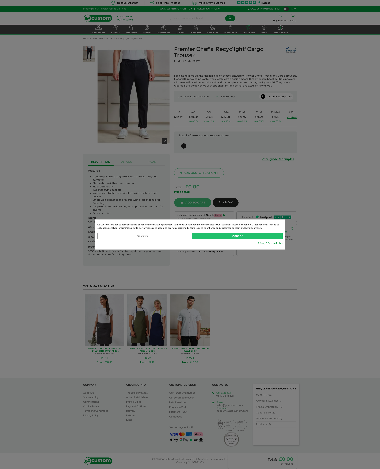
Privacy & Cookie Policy (270, 243)
